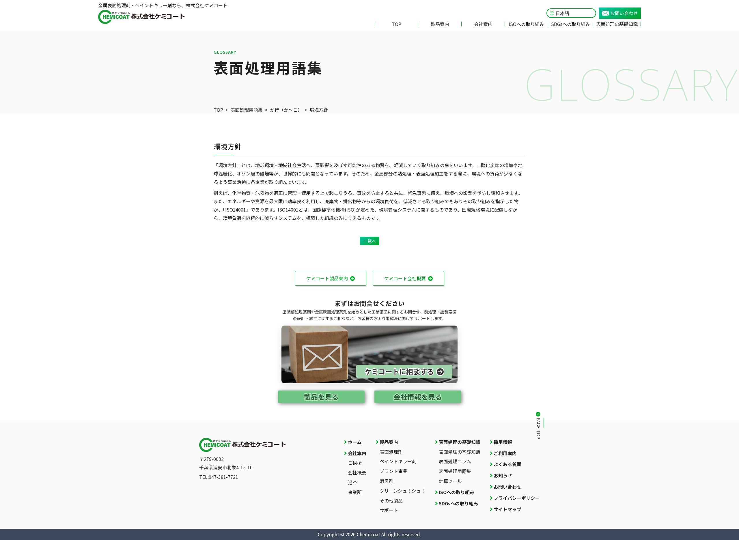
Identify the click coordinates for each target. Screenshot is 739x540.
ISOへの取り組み (526, 23)
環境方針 (318, 109)
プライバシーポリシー (517, 497)
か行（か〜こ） (286, 109)
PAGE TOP (538, 428)
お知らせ (503, 475)
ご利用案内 (505, 453)
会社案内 (483, 23)
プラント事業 (393, 471)
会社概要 (357, 472)
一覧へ (369, 241)
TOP (396, 23)
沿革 (352, 482)
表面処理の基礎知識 (617, 23)
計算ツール (450, 480)
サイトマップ (507, 509)
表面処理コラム (455, 461)
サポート (389, 510)
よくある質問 (507, 464)
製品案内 (440, 23)
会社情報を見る (417, 397)
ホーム (355, 441)
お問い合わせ (624, 13)
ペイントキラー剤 (398, 461)
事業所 (355, 492)
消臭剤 (386, 480)
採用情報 (503, 441)
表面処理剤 (391, 451)
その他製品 (391, 500)
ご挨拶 (355, 462)
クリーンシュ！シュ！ (403, 490)
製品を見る (321, 397)
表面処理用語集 (246, 109)
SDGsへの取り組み (570, 23)
